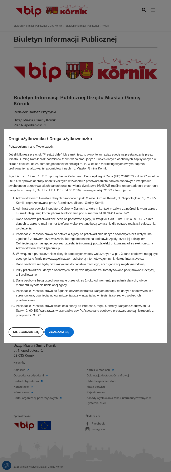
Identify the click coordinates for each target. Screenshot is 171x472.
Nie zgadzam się (26, 332)
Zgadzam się (59, 332)
